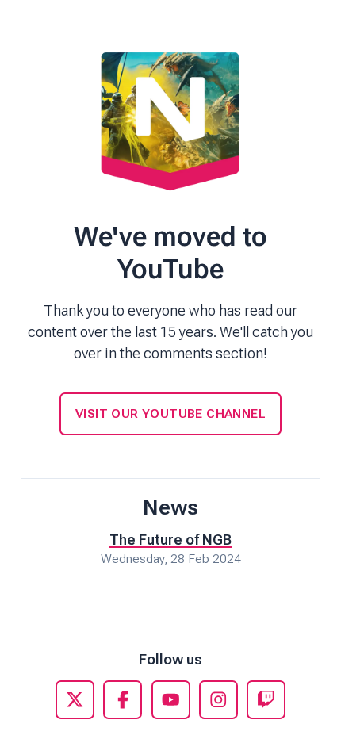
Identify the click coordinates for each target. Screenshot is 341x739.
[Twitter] (75, 699)
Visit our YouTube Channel (170, 413)
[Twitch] (266, 699)
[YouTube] (170, 699)
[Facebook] (122, 699)
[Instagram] (218, 699)
